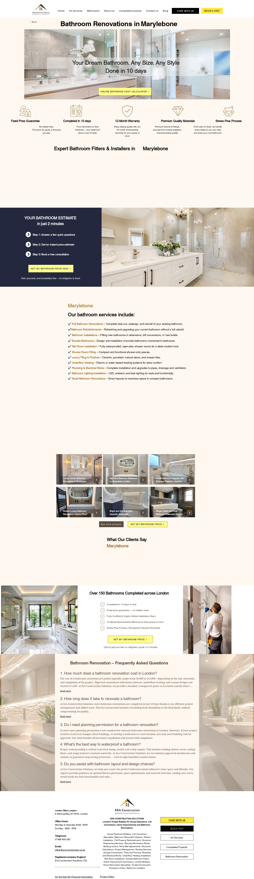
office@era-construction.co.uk (70, 850)
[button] (39, 22)
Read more (65, 691)
